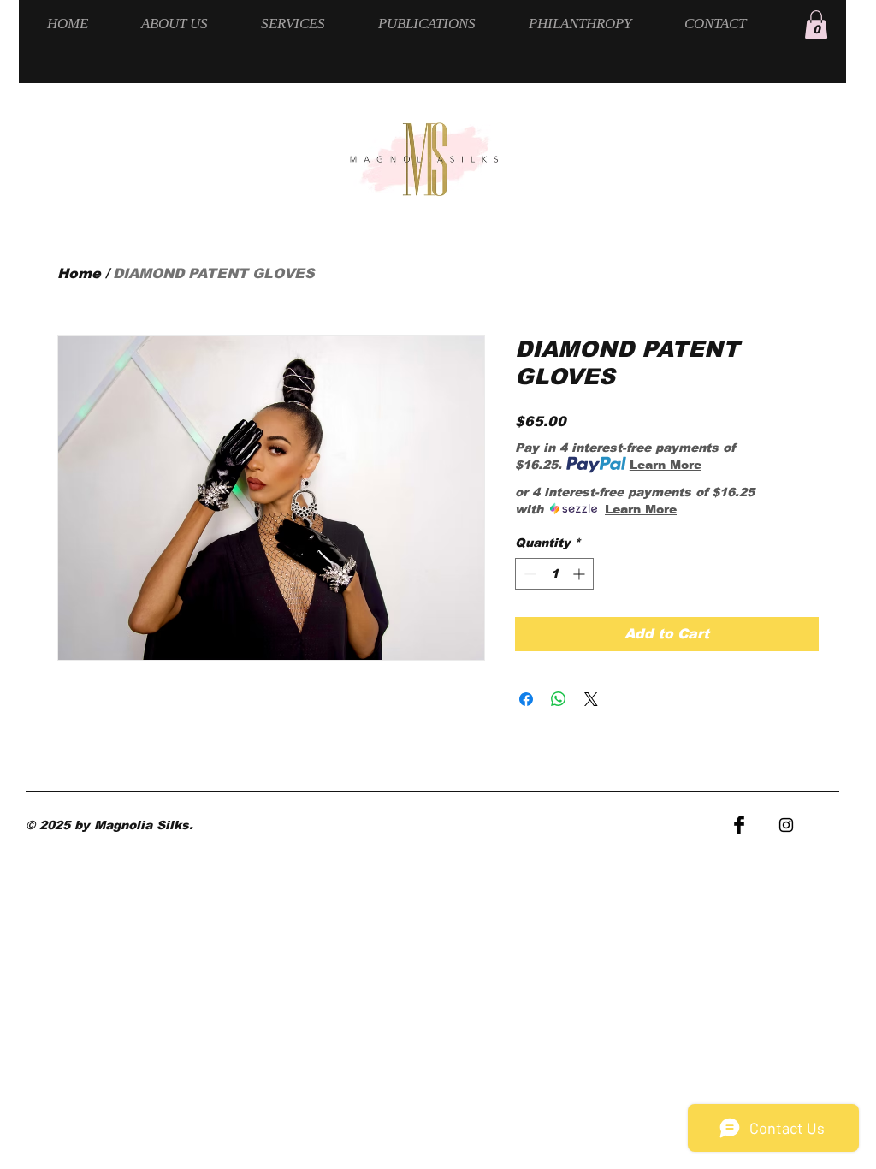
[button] (816, 24)
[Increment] (580, 574)
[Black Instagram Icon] (786, 825)
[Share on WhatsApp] (558, 699)
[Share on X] (591, 699)
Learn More (665, 465)
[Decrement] (528, 574)
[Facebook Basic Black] (739, 825)
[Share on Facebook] (526, 699)
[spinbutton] (554, 574)
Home (79, 273)
